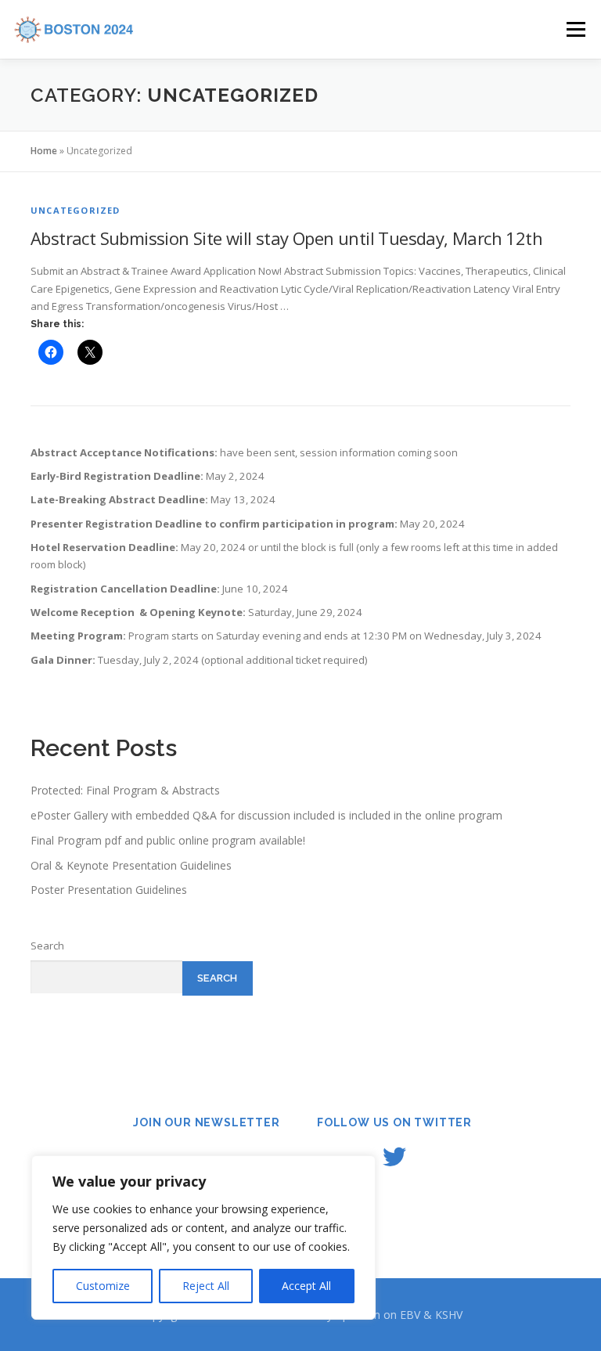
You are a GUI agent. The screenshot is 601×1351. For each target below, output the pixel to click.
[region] (203, 1237)
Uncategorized (76, 210)
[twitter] (394, 1157)
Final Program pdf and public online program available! (168, 840)
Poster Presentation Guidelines (109, 889)
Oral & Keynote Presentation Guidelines (131, 865)
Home (44, 150)
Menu (575, 29)
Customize (103, 1285)
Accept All (306, 1285)
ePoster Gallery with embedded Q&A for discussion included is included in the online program (266, 815)
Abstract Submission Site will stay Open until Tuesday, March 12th (286, 238)
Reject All (205, 1285)
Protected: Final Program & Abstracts (125, 790)
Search (47, 945)
